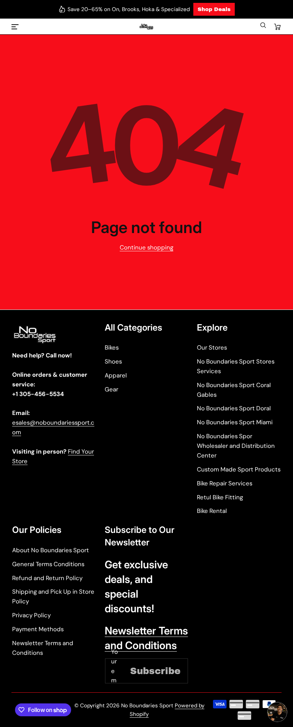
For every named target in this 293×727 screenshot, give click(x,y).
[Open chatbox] (277, 712)
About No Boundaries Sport (50, 550)
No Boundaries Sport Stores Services (235, 366)
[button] (263, 27)
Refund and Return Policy (47, 578)
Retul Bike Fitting (220, 497)
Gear (111, 389)
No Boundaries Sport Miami (235, 422)
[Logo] (146, 27)
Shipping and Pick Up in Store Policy (53, 596)
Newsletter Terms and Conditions (42, 648)
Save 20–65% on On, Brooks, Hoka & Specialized (129, 9)
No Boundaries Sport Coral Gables (234, 390)
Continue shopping (146, 247)
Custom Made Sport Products (238, 469)
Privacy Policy (31, 615)
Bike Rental (212, 511)
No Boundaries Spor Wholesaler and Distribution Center (236, 445)
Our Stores (212, 347)
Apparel (116, 375)
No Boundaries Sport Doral (234, 408)
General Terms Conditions (48, 564)
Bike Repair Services (224, 483)
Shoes (113, 361)
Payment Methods (38, 629)
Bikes (112, 347)
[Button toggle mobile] (15, 27)
